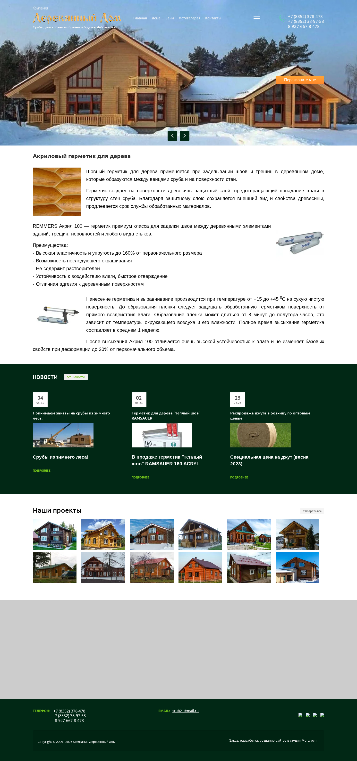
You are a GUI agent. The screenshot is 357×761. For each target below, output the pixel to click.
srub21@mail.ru (185, 710)
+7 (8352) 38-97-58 (306, 21)
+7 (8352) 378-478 (305, 16)
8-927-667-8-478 (304, 26)
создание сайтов (273, 740)
